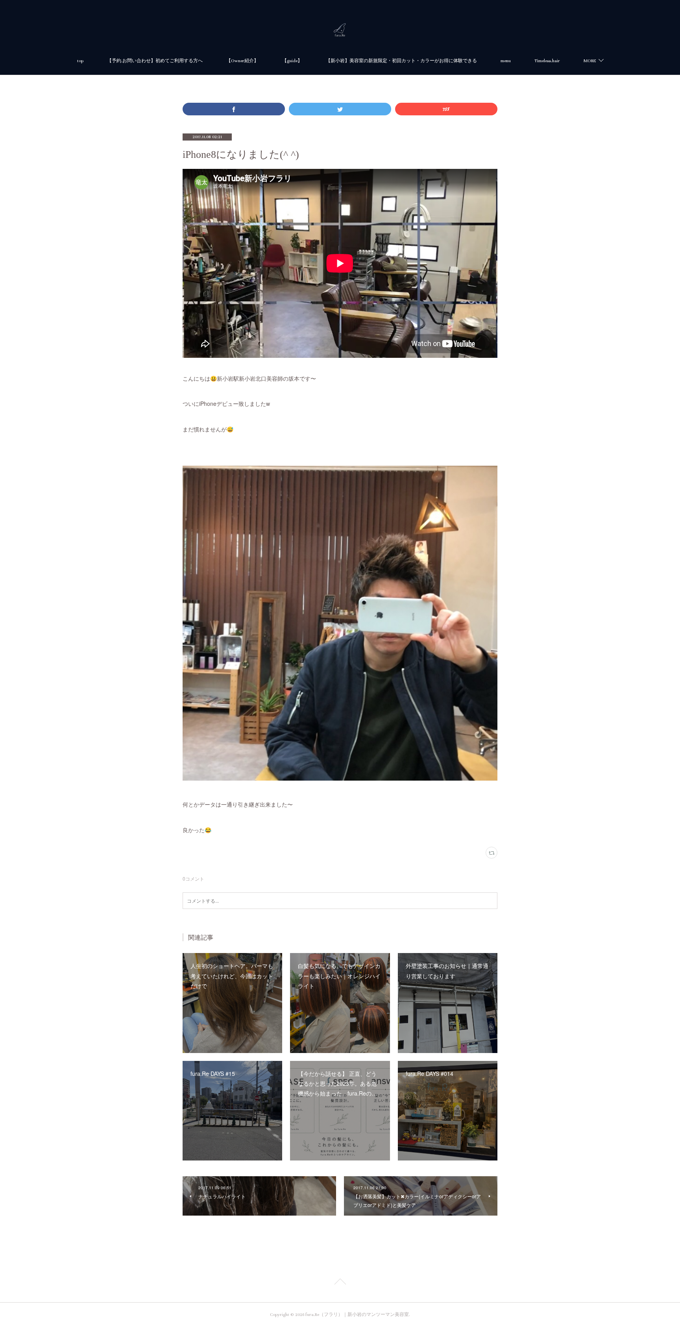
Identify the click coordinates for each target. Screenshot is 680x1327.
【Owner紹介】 (242, 60)
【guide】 (292, 60)
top (80, 60)
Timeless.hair (547, 60)
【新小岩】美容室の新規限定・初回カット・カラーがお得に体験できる (401, 60)
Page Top (340, 1283)
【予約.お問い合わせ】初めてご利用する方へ (155, 60)
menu (506, 60)
